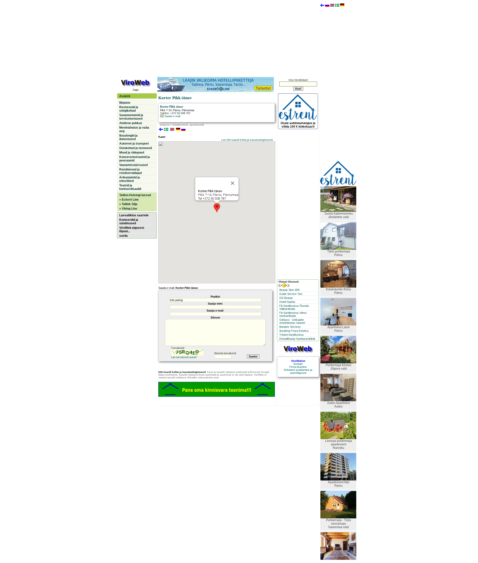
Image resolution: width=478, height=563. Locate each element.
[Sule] (233, 183)
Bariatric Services (290, 326)
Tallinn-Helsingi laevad (135, 195)
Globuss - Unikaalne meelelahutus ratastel (292, 321)
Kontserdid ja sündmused (128, 221)
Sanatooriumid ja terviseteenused (131, 116)
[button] (217, 207)
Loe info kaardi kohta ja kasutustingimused (247, 139)
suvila (123, 236)
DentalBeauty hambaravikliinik (297, 338)
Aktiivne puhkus (130, 123)
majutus (165, 124)
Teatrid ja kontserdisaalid (130, 187)
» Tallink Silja (128, 204)
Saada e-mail (172, 116)
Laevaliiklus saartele (134, 215)
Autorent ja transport (134, 143)
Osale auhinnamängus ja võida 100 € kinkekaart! (298, 124)
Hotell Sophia (287, 301)
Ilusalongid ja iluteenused (128, 137)
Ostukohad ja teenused (135, 148)
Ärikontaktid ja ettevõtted (129, 179)
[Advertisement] (218, 38)
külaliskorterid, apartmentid (188, 124)
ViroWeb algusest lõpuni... (131, 229)
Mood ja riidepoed (131, 152)
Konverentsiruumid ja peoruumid (134, 158)
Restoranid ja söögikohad (128, 108)
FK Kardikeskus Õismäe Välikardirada (294, 307)
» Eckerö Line (129, 199)
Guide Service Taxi (290, 293)
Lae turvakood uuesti (183, 357)
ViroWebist (298, 360)
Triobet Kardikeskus (291, 334)
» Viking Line (128, 208)
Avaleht (124, 96)
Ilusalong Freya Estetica (293, 330)
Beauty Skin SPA (289, 289)
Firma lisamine (298, 366)
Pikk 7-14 (166, 110)
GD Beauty (286, 297)
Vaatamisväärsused (133, 165)
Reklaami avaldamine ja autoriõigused (298, 371)
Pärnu (176, 110)
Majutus (124, 102)
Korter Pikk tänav (171, 106)
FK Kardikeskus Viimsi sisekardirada (292, 314)
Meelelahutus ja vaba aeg (134, 129)
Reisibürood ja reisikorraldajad (130, 171)
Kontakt (298, 363)
